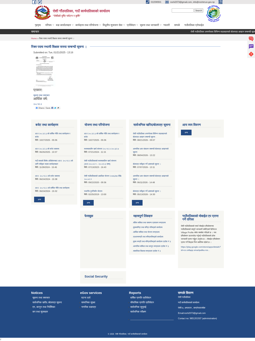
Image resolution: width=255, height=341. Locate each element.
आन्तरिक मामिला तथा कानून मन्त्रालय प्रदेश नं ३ (151, 246)
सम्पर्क (177, 25)
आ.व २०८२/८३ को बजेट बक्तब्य (47, 149)
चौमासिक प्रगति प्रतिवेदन (142, 302)
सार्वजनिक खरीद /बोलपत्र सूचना (47, 302)
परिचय (48, 25)
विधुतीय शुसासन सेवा (112, 25)
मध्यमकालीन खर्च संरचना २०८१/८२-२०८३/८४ (101, 149)
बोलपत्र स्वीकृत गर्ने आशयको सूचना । (147, 164)
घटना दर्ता (85, 297)
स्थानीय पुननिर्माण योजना (93, 191)
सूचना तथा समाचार (41, 95)
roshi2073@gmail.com (195, 313)
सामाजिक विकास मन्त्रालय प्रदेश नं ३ (147, 251)
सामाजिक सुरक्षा (88, 302)
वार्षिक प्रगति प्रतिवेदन (140, 297)
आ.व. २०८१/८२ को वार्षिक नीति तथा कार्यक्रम (52, 188)
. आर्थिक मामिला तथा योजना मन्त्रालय (146, 232)
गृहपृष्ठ (38, 25)
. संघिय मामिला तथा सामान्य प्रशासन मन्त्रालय (149, 222)
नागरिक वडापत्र (88, 307)
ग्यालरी (166, 25)
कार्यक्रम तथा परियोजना (86, 25)
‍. (132, 251)
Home (34, 38)
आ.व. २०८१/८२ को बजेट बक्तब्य (47, 176)
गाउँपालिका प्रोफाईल (194, 25)
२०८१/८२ (37, 104)
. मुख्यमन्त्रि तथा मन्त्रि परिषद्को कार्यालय (147, 227)
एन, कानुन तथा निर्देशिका (43, 307)
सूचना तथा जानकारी (149, 25)
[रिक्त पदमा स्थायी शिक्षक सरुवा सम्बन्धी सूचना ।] (44, 71)
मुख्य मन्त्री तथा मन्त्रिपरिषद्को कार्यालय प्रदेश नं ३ (152, 241)
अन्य (39, 199)
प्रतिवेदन (131, 25)
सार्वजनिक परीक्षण (138, 311)
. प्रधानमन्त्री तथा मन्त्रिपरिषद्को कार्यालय (147, 236)
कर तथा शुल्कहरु (40, 311)
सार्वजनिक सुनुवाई (138, 307)
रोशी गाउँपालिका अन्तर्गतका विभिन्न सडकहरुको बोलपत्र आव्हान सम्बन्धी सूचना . (221, 31)
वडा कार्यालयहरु (63, 25)
